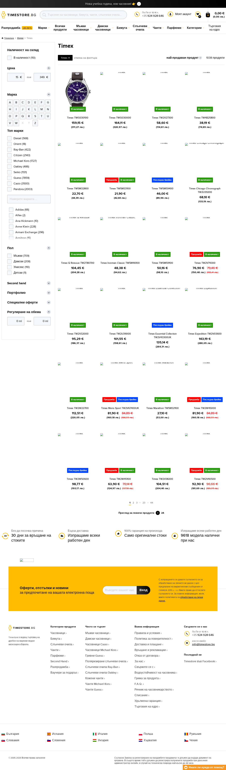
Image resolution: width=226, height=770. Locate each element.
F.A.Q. (138, 684)
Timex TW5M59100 (162, 263)
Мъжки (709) (21, 256)
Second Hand (58, 661)
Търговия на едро (146, 706)
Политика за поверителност (153, 639)
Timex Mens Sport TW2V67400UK (120, 408)
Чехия (193, 740)
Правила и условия (147, 633)
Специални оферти (22, 302)
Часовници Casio (96, 644)
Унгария (103, 740)
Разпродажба (59, 667)
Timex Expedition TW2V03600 (205, 333)
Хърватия (150, 740)
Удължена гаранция (148, 701)
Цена (11, 68)
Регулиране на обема (24, 312)
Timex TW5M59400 (162, 188)
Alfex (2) (20, 215)
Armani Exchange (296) (29, 232)
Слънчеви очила (61, 644)
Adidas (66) (22, 210)
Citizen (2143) (22, 155)
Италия (103, 734)
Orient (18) (20, 144)
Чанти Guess (93, 690)
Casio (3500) (21, 183)
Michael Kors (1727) (25, 161)
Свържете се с (144, 667)
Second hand (16, 283)
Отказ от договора (146, 656)
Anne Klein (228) (25, 227)
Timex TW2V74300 (204, 263)
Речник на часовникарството (153, 690)
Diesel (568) (21, 138)
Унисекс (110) (22, 267)
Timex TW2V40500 (205, 479)
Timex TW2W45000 (205, 408)
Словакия (12, 740)
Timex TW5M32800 (78, 188)
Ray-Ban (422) (22, 149)
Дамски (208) (22, 261)
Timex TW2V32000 (77, 333)
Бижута (55, 639)
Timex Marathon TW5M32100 (162, 408)
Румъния (195, 734)
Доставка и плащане (148, 644)
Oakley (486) (21, 166)
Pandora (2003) (23, 189)
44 (151, 502)
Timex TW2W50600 (78, 479)
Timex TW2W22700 (78, 408)
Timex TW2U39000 (120, 333)
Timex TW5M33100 (120, 188)
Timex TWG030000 (120, 117)
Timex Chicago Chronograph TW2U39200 (205, 190)
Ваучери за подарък (63, 673)
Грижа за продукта (147, 678)
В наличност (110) (24, 58)
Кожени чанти (94, 678)
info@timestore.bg (203, 644)
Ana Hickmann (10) (26, 221)
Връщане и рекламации (150, 650)
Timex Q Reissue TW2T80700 (77, 263)
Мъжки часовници (97, 633)
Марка (12, 95)
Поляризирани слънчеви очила (105, 661)
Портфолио (16, 293)
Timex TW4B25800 (204, 117)
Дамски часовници (97, 639)
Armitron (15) (23, 238)
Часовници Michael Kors (100, 650)
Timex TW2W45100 (120, 479)
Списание (141, 695)
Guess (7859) (21, 178)
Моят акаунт (183, 14)
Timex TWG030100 (77, 117)
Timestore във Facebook (199, 661)
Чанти (54, 650)
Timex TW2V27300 (162, 117)
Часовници (57, 633)
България (12, 734)
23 (143, 502)
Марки (20, 38)
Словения (58, 740)
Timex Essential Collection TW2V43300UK (162, 335)
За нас (139, 661)
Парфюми (57, 656)
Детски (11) (20, 273)
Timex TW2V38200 (162, 479)
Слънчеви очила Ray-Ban (101, 667)
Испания (58, 734)
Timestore (9, 38)
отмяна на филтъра (85, 57)
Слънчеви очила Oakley (101, 673)
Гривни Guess (94, 656)
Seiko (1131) (20, 172)
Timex (64, 58)
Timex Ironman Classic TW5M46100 (120, 263)
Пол (10, 248)
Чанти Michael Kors (97, 684)
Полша (148, 734)
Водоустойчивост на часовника (155, 673)
